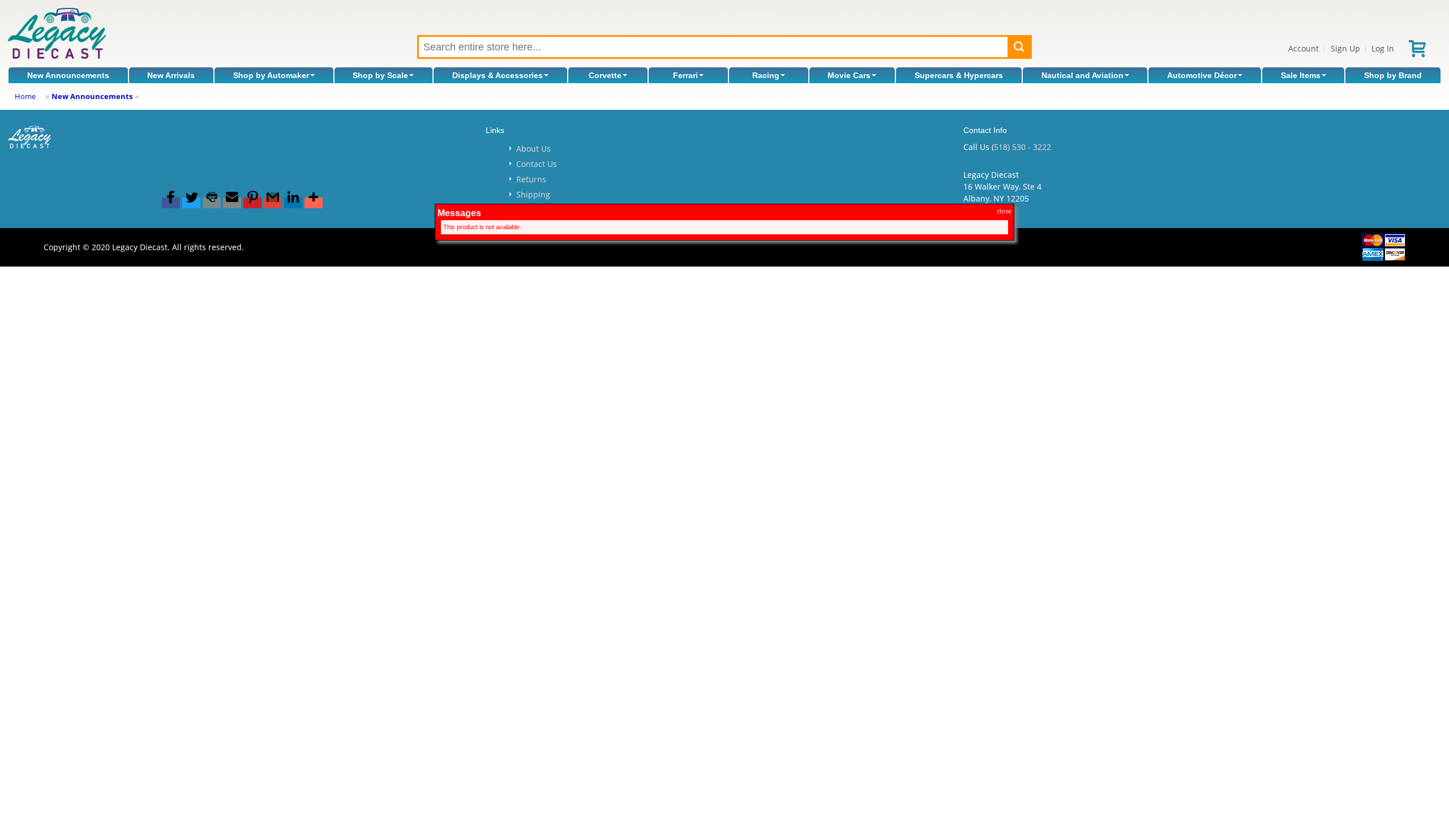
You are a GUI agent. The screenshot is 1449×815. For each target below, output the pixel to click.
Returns (531, 179)
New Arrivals (171, 75)
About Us (533, 148)
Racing (765, 75)
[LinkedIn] (293, 203)
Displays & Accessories (497, 75)
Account (1303, 48)
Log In (1382, 48)
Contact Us (536, 163)
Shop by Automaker (271, 75)
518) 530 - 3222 (1022, 146)
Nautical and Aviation (1082, 75)
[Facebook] (171, 203)
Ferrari (685, 75)
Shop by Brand (1393, 75)
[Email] (232, 203)
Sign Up (1345, 48)
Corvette (605, 75)
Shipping (533, 194)
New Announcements (68, 75)
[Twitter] (191, 203)
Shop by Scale (380, 75)
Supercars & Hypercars (959, 75)
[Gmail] (273, 203)
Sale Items (1301, 75)
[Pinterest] (252, 203)
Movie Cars (849, 75)
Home (25, 96)
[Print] (212, 203)
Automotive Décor (1202, 75)
